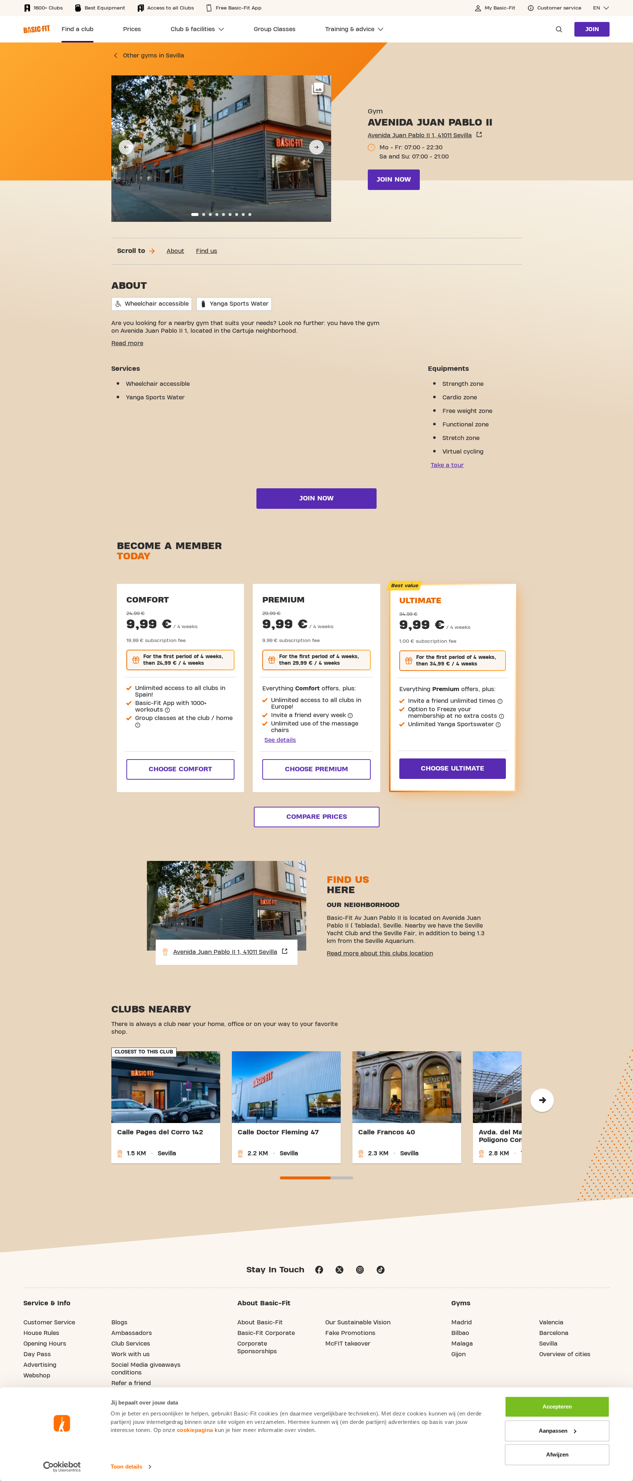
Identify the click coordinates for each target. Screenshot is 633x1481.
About (175, 251)
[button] (601, 8)
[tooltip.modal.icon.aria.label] (167, 710)
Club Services (130, 1344)
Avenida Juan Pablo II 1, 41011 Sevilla (420, 135)
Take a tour (447, 465)
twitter (339, 1270)
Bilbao (460, 1333)
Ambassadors (131, 1333)
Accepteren (557, 1406)
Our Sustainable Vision (357, 1322)
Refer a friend (131, 1383)
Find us (206, 251)
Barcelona (554, 1333)
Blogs (119, 1322)
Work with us (130, 1354)
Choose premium (316, 769)
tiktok (380, 1270)
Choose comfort (180, 769)
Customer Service (49, 1322)
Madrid (461, 1322)
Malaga (462, 1344)
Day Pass (37, 1354)
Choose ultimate (452, 768)
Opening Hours (44, 1344)
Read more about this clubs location (380, 953)
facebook (319, 1270)
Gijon (458, 1354)
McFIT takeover (347, 1344)
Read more (127, 343)
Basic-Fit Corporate (266, 1333)
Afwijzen (557, 1454)
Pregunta (557, 29)
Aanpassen (553, 1431)
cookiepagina (195, 1430)
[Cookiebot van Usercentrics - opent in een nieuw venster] (62, 1466)
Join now (394, 179)
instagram (360, 1270)
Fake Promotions (350, 1333)
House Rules (41, 1333)
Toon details (126, 1466)
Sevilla (548, 1344)
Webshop (36, 1376)
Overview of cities (565, 1354)
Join (592, 29)
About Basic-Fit (260, 1322)
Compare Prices (316, 816)
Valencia (551, 1322)
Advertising (39, 1365)
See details (280, 740)
